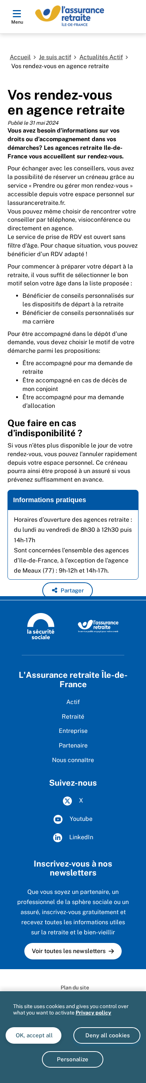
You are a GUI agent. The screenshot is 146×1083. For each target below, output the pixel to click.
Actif (73, 702)
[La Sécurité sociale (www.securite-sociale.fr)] (41, 626)
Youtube (80, 818)
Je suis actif (55, 57)
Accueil (20, 57)
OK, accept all (33, 1035)
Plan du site (75, 988)
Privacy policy (93, 1013)
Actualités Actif (101, 57)
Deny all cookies (107, 1035)
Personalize (72, 1059)
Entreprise (73, 730)
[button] (67, 590)
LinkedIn (80, 837)
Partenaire (73, 745)
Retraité (73, 716)
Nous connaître (73, 760)
